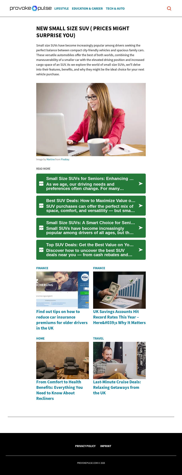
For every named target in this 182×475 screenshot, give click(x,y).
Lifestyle (61, 8)
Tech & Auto (115, 8)
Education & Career (87, 8)
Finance (42, 268)
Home (40, 338)
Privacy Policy (85, 446)
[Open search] (169, 8)
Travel (98, 338)
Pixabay (65, 159)
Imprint (105, 446)
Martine (51, 159)
